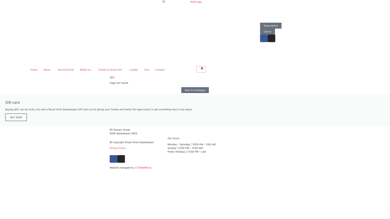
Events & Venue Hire (110, 69)
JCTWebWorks (143, 167)
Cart (146, 69)
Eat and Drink (66, 69)
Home (33, 69)
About (46, 69)
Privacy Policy (118, 147)
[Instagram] (271, 38)
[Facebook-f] (264, 38)
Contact (160, 69)
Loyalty (133, 69)
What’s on (85, 69)
